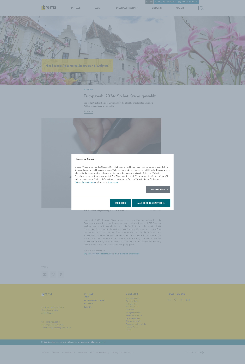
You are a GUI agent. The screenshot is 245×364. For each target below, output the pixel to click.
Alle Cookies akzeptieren (151, 203)
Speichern (120, 203)
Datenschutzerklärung (85, 182)
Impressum (113, 182)
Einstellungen (158, 189)
